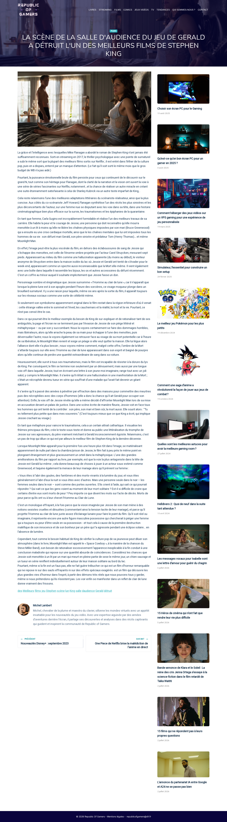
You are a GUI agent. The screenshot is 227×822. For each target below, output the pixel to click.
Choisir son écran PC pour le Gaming (179, 108)
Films (117, 10)
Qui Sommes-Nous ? (183, 10)
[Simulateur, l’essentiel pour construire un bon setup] (183, 250)
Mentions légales (115, 816)
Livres (92, 10)
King (72, 590)
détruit (108, 590)
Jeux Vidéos (142, 10)
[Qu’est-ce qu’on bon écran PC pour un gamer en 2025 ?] (183, 139)
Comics (127, 10)
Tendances (163, 10)
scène (61, 590)
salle (78, 590)
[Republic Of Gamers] (28, 9)
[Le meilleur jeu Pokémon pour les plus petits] (183, 303)
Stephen (51, 590)
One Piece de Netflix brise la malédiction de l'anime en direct (121, 643)
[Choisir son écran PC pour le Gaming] (183, 89)
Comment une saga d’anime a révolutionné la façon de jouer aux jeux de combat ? (182, 390)
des (20, 590)
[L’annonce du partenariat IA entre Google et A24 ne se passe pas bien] (183, 764)
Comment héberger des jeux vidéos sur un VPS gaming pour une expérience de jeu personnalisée (181, 217)
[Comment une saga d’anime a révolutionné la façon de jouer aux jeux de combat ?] (183, 362)
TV (152, 10)
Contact (203, 10)
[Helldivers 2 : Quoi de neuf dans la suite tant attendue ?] (183, 481)
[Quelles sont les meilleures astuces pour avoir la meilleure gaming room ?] (183, 424)
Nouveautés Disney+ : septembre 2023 (45, 641)
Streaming (105, 10)
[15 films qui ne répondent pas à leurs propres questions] (183, 711)
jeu (43, 590)
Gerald (99, 590)
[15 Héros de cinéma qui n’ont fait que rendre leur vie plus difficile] (183, 593)
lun (67, 590)
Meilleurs (28, 590)
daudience (88, 590)
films (38, 590)
